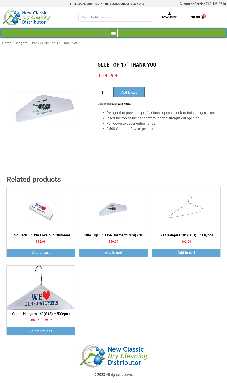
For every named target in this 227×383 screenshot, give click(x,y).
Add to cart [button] (41, 253)
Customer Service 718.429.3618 (203, 4)
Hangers (20, 43)
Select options (40, 331)
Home (7, 43)
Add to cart (129, 92)
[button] (114, 33)
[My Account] (169, 13)
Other (34, 43)
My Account (169, 17)
